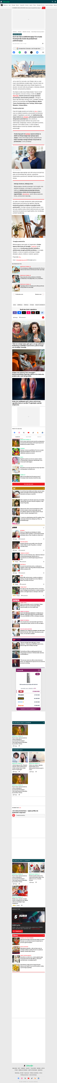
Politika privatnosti (25, 1074)
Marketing (17, 1072)
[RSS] (37, 432)
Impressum (26, 1072)
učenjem (25, 117)
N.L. (20, 257)
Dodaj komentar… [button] (20, 815)
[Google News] (42, 312)
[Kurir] (5, 2)
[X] (24, 312)
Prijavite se (18, 931)
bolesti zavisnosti (40, 304)
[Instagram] (28, 312)
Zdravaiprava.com (21, 260)
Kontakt (21, 1072)
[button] (43, 43)
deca (14, 304)
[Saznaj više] (44, 909)
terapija (26, 304)
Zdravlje (19, 31)
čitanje (32, 304)
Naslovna (15, 31)
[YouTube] (33, 312)
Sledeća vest (38, 294)
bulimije (27, 134)
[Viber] (15, 312)
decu (36, 111)
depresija (20, 304)
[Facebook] (19, 312)
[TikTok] (38, 312)
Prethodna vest (19, 294)
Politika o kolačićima (34, 1072)
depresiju (15, 95)
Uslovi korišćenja (33, 1074)
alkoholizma (26, 194)
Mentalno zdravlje (26, 31)
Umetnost (34, 246)
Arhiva (40, 1072)
